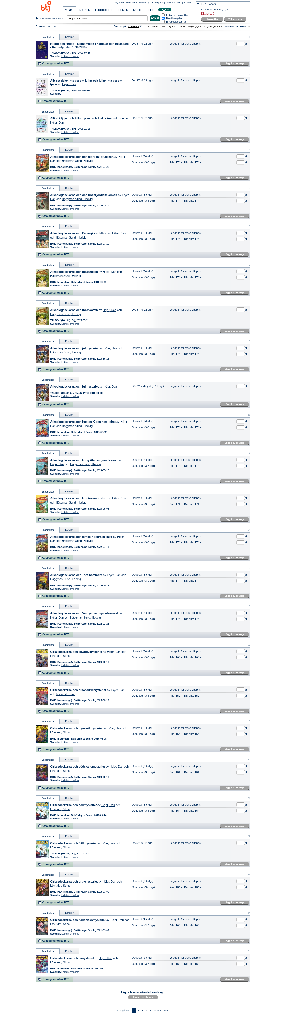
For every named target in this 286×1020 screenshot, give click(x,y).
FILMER (123, 10)
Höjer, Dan (69, 84)
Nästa (157, 1010)
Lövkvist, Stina (60, 655)
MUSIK (137, 10)
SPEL (150, 10)
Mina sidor (131, 2)
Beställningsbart (174, 18)
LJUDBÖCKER (104, 10)
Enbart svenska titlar (177, 15)
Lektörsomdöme (70, 56)
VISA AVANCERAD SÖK (51, 18)
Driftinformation (173, 2)
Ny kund (119, 2)
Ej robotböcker (174, 21)
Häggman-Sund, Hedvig (77, 160)
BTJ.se (187, 2)
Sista (166, 1010)
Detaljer (69, 37)
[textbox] (107, 18)
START (69, 10)
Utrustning (144, 2)
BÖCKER (84, 10)
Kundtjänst (157, 2)
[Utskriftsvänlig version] (249, 26)
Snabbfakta (48, 37)
